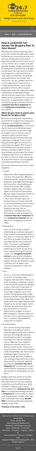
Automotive (6, 430)
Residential (15, 428)
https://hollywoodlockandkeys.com (18, 423)
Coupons (24, 430)
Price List (21, 435)
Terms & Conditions (10, 435)
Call (18, 448)
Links (18, 437)
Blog (13, 34)
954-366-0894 (18, 15)
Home (6, 34)
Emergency (15, 430)
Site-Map (29, 435)
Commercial (25, 428)
